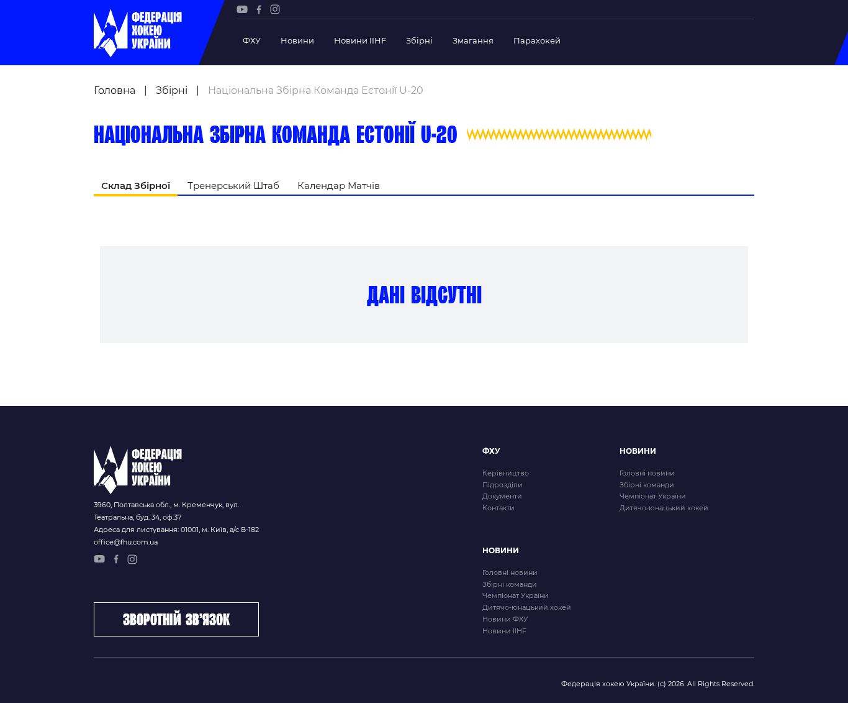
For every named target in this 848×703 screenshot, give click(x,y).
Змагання (473, 40)
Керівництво (505, 473)
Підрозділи (502, 484)
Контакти (498, 507)
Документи (502, 496)
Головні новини (647, 473)
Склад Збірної (135, 185)
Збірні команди (647, 484)
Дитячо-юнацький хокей (664, 507)
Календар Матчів (338, 185)
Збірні (419, 40)
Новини (297, 40)
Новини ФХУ (505, 619)
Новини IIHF (360, 40)
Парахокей (537, 40)
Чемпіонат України (653, 496)
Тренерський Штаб (233, 185)
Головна (114, 90)
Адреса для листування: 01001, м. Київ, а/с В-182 (176, 529)
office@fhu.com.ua (126, 542)
